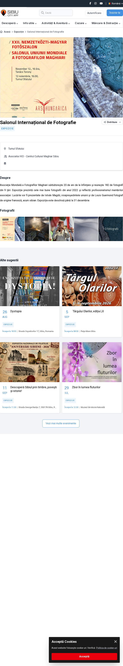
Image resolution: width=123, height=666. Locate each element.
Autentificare (94, 13)
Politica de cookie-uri (106, 648)
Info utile (29, 23)
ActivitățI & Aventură (55, 23)
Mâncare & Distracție (105, 23)
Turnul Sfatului (16, 148)
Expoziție (19, 31)
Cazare (80, 23)
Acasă (7, 31)
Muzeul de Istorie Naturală (93, 407)
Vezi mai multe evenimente (61, 423)
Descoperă (9, 23)
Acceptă (84, 656)
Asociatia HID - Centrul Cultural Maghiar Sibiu (33, 156)
